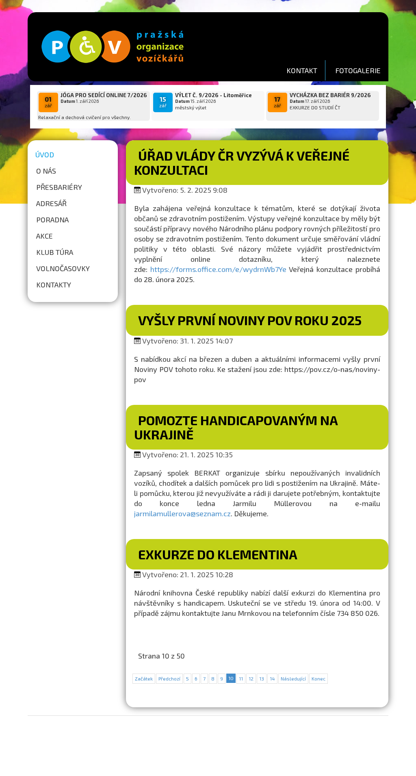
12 (251, 678)
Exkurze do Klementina (217, 554)
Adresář (51, 203)
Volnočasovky (63, 268)
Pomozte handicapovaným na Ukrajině (236, 427)
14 (272, 678)
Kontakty (53, 284)
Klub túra (54, 252)
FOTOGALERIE (358, 70)
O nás (46, 170)
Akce (44, 235)
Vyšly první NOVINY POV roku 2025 (250, 320)
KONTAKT (301, 70)
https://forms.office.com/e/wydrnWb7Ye (218, 269)
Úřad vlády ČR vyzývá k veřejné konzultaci (241, 162)
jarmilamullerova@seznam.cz (182, 513)
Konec (318, 678)
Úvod (44, 154)
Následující (293, 678)
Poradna (52, 219)
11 (241, 678)
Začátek (144, 678)
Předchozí (169, 678)
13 (261, 678)
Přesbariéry (59, 187)
